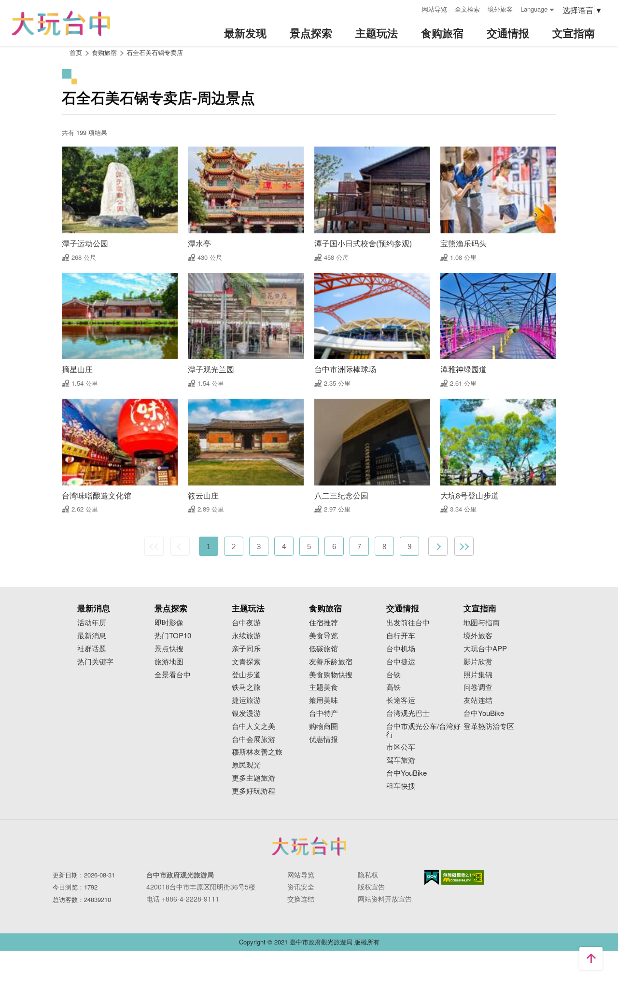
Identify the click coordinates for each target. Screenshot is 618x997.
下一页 (438, 546)
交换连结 (300, 898)
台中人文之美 (253, 726)
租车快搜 (400, 786)
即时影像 (168, 623)
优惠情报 (323, 739)
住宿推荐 (323, 623)
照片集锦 (478, 675)
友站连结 (478, 700)
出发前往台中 (408, 623)
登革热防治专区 (489, 726)
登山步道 (246, 675)
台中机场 (400, 649)
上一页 (180, 546)
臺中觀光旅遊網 (61, 23)
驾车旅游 (400, 760)
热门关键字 (95, 662)
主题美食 (323, 687)
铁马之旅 (246, 687)
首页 (76, 52)
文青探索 (246, 662)
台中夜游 (246, 623)
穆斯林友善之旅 (257, 752)
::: (411, 8)
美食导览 (323, 636)
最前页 (154, 546)
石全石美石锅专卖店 (154, 52)
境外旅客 (500, 8)
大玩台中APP (485, 649)
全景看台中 (172, 675)
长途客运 (400, 700)
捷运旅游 (246, 700)
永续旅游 (246, 636)
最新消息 (91, 636)
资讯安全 (300, 886)
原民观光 (246, 765)
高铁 (393, 687)
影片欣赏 (478, 662)
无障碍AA (462, 877)
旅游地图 (168, 662)
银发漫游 (246, 713)
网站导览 (434, 8)
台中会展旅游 (253, 739)
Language (534, 8)
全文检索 (467, 8)
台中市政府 (309, 846)
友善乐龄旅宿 (330, 662)
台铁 (393, 675)
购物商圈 (323, 726)
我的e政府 (431, 877)
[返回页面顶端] (591, 958)
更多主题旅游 (253, 778)
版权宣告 (371, 886)
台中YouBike (406, 773)
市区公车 (400, 747)
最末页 (464, 546)
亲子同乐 (246, 649)
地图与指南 (482, 623)
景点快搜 (168, 649)
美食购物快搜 (330, 675)
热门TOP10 (172, 636)
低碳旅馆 (323, 649)
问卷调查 (478, 687)
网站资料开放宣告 (385, 898)
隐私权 (368, 874)
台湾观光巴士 (408, 713)
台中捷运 (400, 662)
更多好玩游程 (253, 791)
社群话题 (91, 649)
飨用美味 (323, 700)
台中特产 (323, 713)
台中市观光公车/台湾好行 (423, 730)
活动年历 (91, 623)
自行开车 (400, 636)
